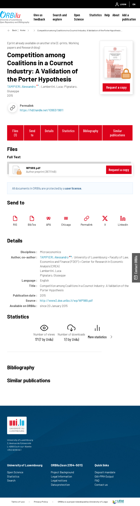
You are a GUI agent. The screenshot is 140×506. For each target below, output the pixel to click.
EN (134, 4)
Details (49, 131)
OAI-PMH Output (104, 476)
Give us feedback (39, 17)
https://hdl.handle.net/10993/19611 (41, 110)
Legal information (61, 476)
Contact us (101, 484)
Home (22, 30)
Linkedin (123, 224)
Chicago (66, 224)
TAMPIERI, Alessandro (54, 257)
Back (14, 30)
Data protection (60, 484)
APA (48, 224)
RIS (15, 224)
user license (73, 188)
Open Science (79, 17)
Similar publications (117, 133)
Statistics (95, 15)
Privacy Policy (41, 501)
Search (11, 480)
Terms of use (17, 501)
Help (107, 15)
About (115, 15)
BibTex (32, 224)
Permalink (86, 224)
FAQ (97, 480)
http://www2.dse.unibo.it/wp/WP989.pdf (66, 300)
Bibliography (90, 131)
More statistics (97, 337)
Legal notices (59, 480)
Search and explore (60, 17)
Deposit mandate (105, 472)
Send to (32, 133)
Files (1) (15, 133)
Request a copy (116, 87)
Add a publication (129, 17)
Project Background (62, 472)
